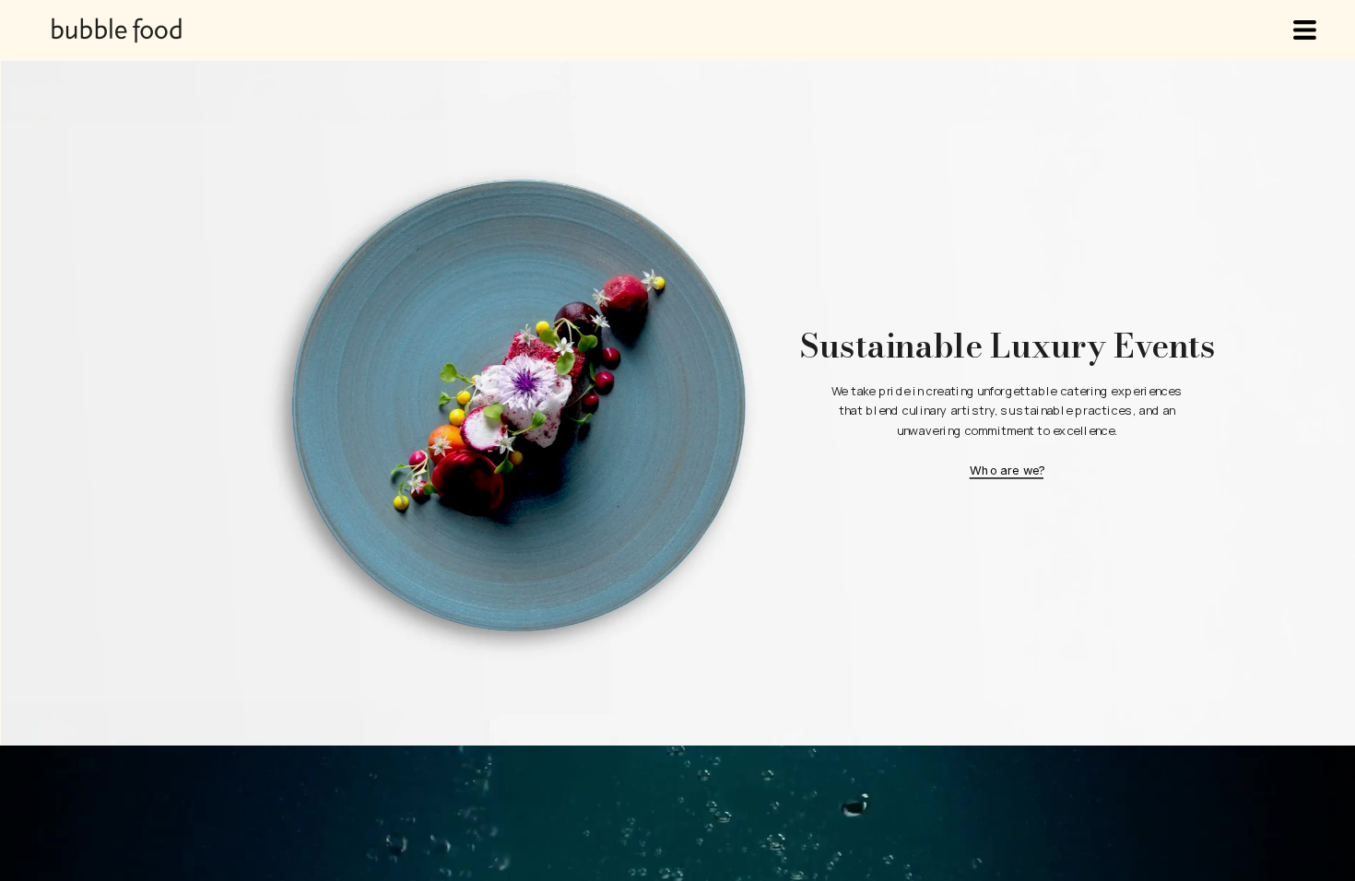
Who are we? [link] (1007, 470)
